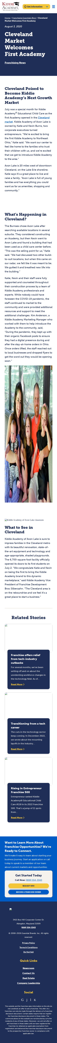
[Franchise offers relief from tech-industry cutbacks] (28, 638)
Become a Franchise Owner (28, 892)
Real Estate (29, 978)
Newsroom (28, 968)
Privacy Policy (28, 943)
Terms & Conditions (28, 947)
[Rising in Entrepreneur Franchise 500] (28, 771)
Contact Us (28, 973)
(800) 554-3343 (34, 880)
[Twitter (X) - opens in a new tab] (35, 1000)
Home (7, 18)
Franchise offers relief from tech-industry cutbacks (25, 658)
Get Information (34, 6)
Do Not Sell (28, 952)
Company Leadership (28, 983)
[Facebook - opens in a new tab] (26, 1000)
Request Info (29, 886)
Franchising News (15, 62)
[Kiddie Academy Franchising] (10, 6)
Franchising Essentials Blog (24, 18)
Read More (16, 684)
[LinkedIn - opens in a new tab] (22, 1000)
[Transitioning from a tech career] (28, 706)
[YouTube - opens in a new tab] (30, 1000)
